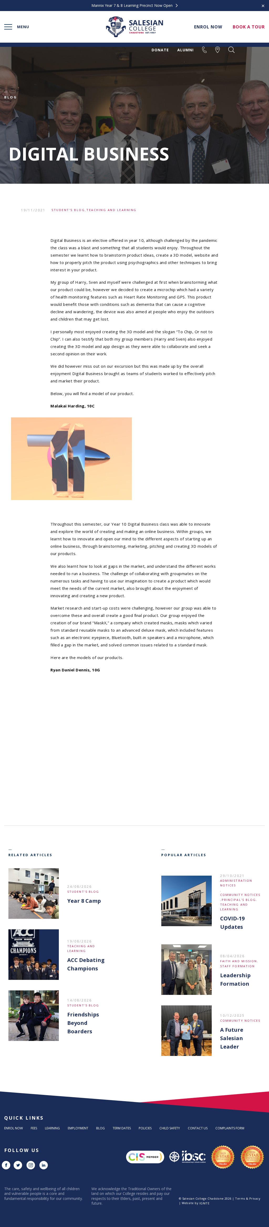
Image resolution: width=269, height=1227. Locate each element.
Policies (145, 1128)
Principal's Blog (239, 900)
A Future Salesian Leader (231, 1038)
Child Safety (169, 1128)
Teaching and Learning (111, 210)
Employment (78, 1128)
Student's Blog (68, 210)
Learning (52, 1128)
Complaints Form (229, 1128)
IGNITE (204, 1203)
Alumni (185, 50)
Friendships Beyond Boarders (83, 1023)
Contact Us (198, 1128)
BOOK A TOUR (249, 27)
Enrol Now (13, 1128)
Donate (160, 50)
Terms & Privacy (247, 1198)
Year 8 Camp (84, 900)
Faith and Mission (238, 961)
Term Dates (122, 1128)
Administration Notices (236, 883)
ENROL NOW (208, 27)
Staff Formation (237, 966)
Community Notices (240, 895)
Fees (34, 1128)
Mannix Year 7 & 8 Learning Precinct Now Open (132, 5)
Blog (100, 1128)
